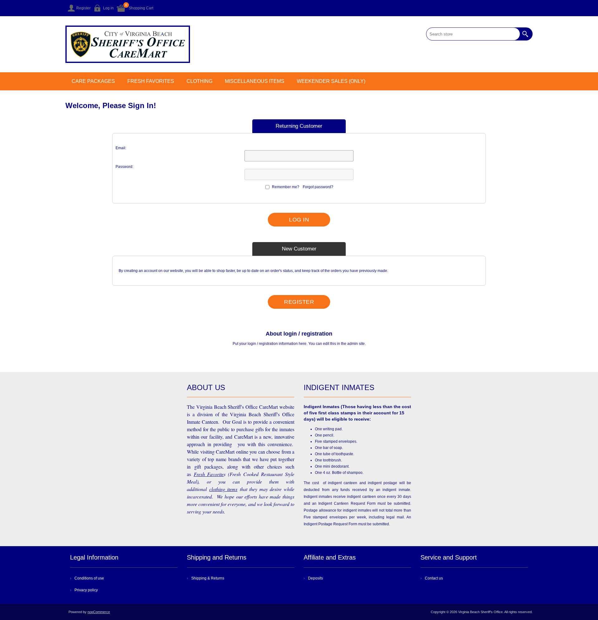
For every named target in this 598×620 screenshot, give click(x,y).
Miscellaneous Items (254, 81)
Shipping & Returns (207, 578)
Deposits (315, 578)
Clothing (199, 81)
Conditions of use (89, 578)
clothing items (223, 489)
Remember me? (285, 187)
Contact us (434, 578)
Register (83, 8)
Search (526, 34)
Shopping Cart (141, 8)
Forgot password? (318, 187)
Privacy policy (86, 590)
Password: (124, 167)
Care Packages (93, 81)
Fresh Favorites (150, 81)
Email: (121, 148)
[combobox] (473, 34)
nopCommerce (99, 612)
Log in (108, 8)
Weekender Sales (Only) (331, 81)
